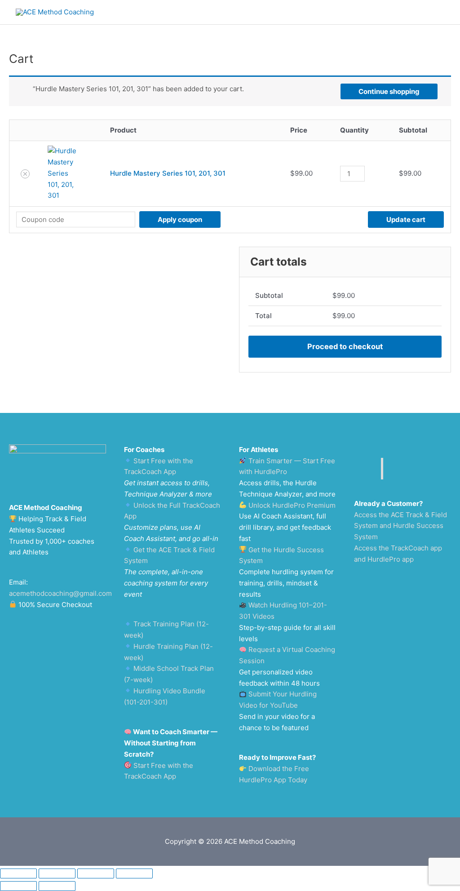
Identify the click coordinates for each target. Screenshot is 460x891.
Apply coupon (180, 219)
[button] (25, 173)
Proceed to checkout (345, 346)
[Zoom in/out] (18, 873)
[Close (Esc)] (134, 873)
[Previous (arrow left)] (18, 886)
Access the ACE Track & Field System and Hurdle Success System (400, 525)
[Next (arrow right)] (57, 886)
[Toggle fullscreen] (57, 873)
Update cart (405, 219)
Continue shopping (389, 91)
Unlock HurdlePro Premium (292, 505)
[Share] (95, 873)
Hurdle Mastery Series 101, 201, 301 (168, 173)
